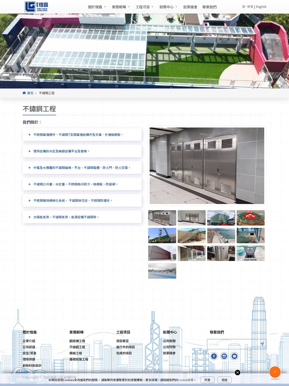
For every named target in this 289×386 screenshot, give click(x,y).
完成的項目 (124, 353)
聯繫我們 (209, 6)
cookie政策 (185, 380)
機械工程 (75, 353)
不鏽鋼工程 (77, 347)
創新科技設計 (32, 365)
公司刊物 (169, 347)
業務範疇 (119, 6)
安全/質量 (29, 353)
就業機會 (190, 6)
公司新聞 (169, 341)
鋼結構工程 (77, 341)
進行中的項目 (125, 347)
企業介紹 (29, 341)
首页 (30, 92)
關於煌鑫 (95, 6)
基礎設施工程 (78, 359)
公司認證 (29, 347)
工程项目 (143, 6)
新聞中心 (166, 6)
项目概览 (122, 341)
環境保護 (29, 359)
